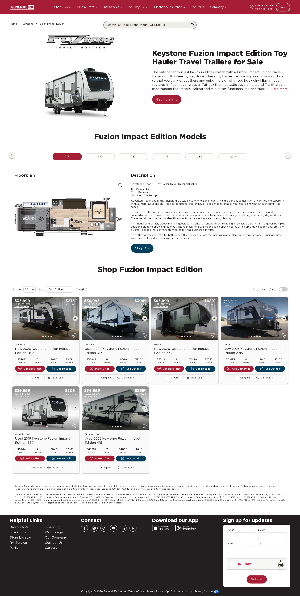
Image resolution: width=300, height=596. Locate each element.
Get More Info (167, 99)
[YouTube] (113, 528)
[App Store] (162, 528)
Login (283, 7)
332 (100, 156)
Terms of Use (136, 591)
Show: (17, 289)
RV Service (112, 7)
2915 (233, 156)
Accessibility (184, 591)
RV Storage (54, 532)
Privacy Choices (204, 591)
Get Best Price (33, 368)
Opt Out (170, 591)
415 (167, 156)
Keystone (28, 23)
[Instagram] (94, 528)
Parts (14, 547)
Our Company (56, 537)
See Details (64, 368)
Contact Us (53, 542)
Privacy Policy (154, 591)
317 (67, 156)
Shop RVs (61, 7)
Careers (51, 547)
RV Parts (198, 7)
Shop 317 (142, 248)
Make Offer (102, 368)
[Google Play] (187, 528)
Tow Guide (18, 532)
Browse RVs (19, 527)
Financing (53, 527)
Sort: (42, 289)
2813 (199, 156)
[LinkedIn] (123, 528)
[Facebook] (84, 528)
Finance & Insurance (168, 7)
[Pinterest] (133, 528)
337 (133, 156)
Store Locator (20, 537)
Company (217, 7)
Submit (256, 579)
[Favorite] (74, 335)
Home (13, 23)
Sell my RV (137, 7)
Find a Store (86, 7)
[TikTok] (103, 528)
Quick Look (58, 377)
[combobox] (29, 289)
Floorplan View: (265, 289)
